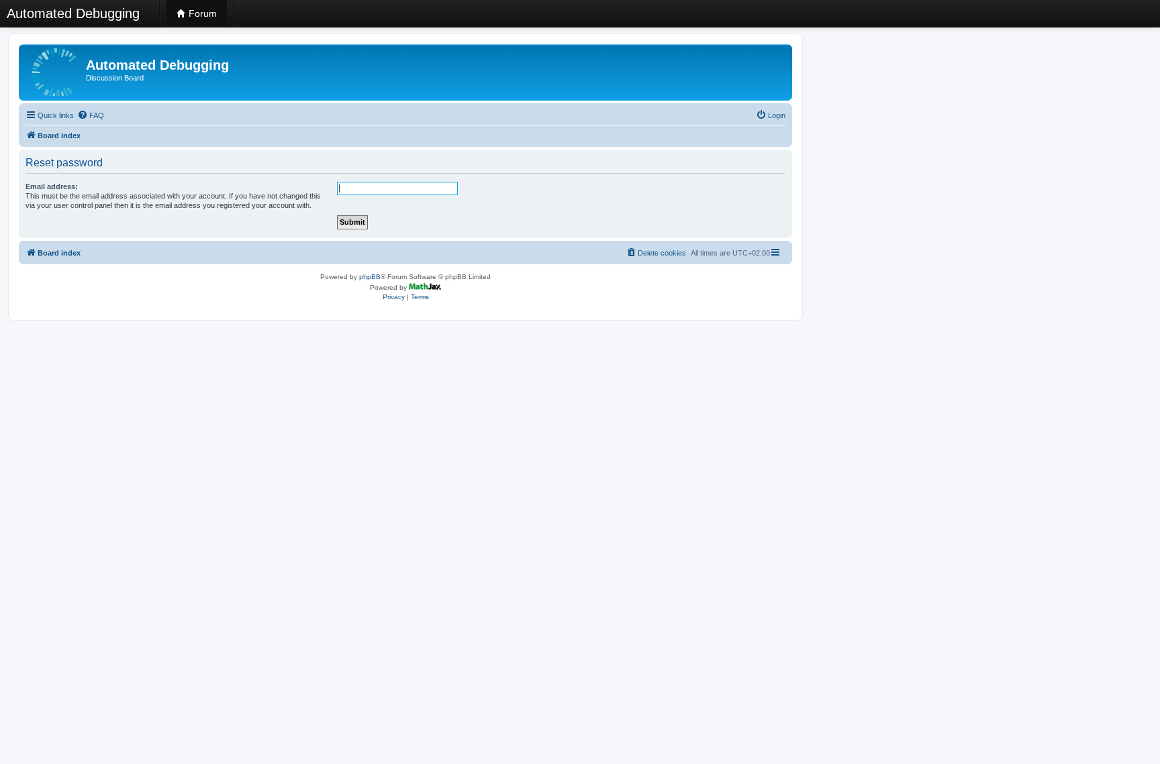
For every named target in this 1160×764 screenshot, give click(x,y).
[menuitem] (90, 115)
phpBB (370, 276)
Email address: (52, 186)
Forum (201, 13)
